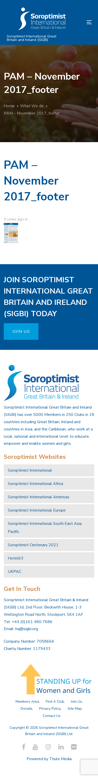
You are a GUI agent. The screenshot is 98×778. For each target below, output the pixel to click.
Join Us (76, 701)
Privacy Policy (50, 708)
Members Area (27, 701)
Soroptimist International (30, 470)
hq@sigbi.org (26, 629)
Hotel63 (15, 558)
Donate (26, 708)
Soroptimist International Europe (37, 510)
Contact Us (52, 715)
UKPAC (14, 571)
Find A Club (55, 701)
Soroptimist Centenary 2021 (33, 545)
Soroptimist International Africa (35, 483)
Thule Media (60, 759)
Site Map (75, 708)
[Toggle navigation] (77, 22)
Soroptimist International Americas (38, 497)
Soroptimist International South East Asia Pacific (45, 527)
